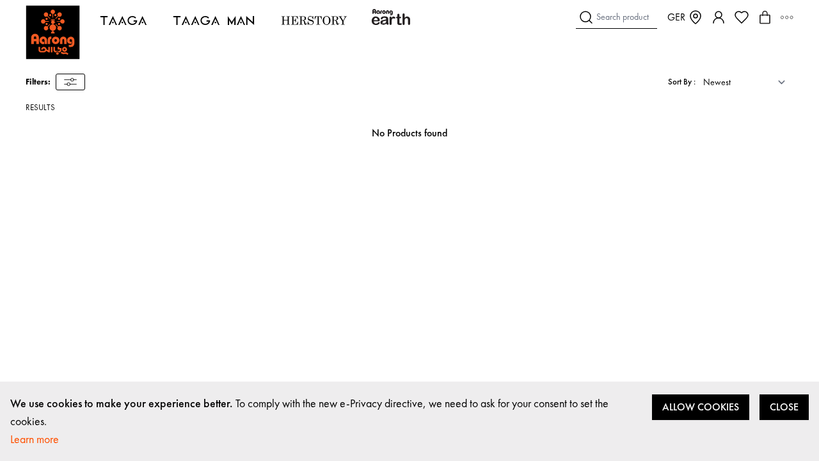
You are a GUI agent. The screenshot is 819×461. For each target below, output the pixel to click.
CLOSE (784, 407)
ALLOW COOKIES (700, 407)
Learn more (34, 439)
